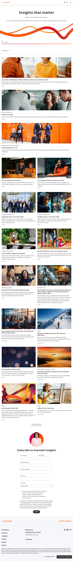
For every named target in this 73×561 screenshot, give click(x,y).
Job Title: (22, 476)
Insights (5, 536)
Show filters (5, 50)
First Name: (23, 455)
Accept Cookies (65, 557)
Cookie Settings (50, 556)
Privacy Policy (25, 502)
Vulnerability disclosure (31, 535)
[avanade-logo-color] (6, 2)
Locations (28, 539)
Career (4, 539)
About (4, 542)
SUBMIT (36, 511)
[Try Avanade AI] (64, 2)
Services (4, 533)
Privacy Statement (34, 553)
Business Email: (24, 462)
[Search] (67, 2)
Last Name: (40, 455)
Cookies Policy (24, 553)
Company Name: (25, 469)
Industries (5, 530)
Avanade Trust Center (33, 532)
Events (4, 545)
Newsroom (29, 530)
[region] (36, 553)
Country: (22, 483)
